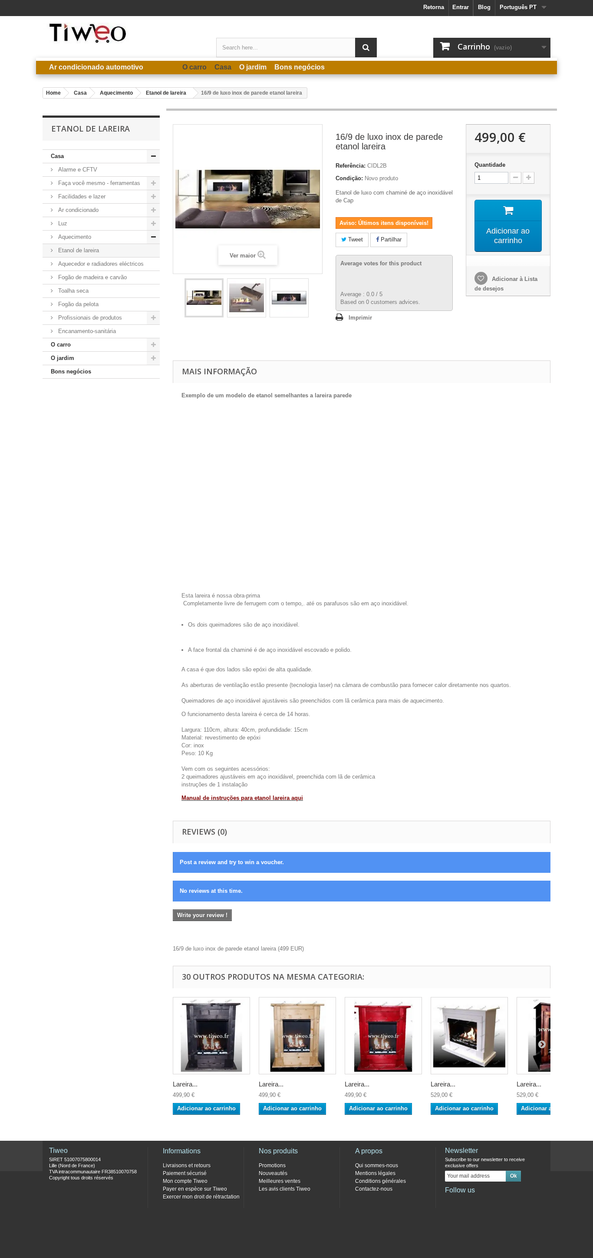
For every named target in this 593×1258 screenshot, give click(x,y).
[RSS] (508, 1202)
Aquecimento (73, 237)
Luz (61, 223)
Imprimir (360, 317)
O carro (61, 344)
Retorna (433, 7)
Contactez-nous (373, 1189)
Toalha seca (72, 290)
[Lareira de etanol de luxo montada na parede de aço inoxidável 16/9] (204, 298)
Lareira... (185, 1084)
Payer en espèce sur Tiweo (195, 1189)
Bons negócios (71, 371)
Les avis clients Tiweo (284, 1189)
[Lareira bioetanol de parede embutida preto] (211, 1035)
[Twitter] (465, 1202)
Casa (57, 156)
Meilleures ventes (279, 1181)
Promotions (272, 1165)
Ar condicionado (77, 210)
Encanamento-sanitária (86, 331)
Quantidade (489, 165)
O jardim (62, 358)
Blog (484, 7)
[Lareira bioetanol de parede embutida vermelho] (383, 1035)
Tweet (354, 239)
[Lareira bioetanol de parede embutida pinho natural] (297, 1035)
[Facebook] (451, 1202)
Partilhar (390, 239)
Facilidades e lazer (80, 196)
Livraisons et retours (187, 1165)
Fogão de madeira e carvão (91, 277)
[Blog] (494, 1202)
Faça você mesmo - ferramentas (98, 183)
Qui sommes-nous (376, 1165)
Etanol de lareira (77, 250)
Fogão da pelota (77, 304)
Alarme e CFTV (76, 169)
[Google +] (480, 1202)
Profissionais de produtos (89, 317)
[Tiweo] (123, 33)
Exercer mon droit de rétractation (201, 1197)
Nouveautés (273, 1173)
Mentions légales (375, 1173)
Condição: (349, 178)
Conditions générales (380, 1181)
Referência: (351, 165)
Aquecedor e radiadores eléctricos (100, 264)
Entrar (460, 7)
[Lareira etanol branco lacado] (469, 1035)
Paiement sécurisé (185, 1173)
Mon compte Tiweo (185, 1181)
